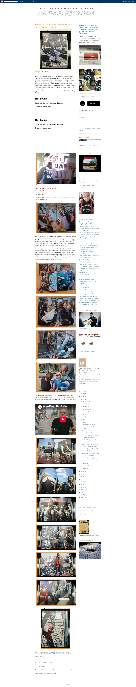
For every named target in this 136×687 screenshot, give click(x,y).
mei (84, 419)
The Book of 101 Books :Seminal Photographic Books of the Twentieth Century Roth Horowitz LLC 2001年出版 (90, 267)
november (85, 404)
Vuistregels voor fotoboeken (86, 279)
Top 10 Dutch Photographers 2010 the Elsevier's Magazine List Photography (90, 233)
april (84, 422)
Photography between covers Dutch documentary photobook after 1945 (89, 299)
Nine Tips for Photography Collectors (89, 262)
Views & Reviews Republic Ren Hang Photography (90, 454)
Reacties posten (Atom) (50, 673)
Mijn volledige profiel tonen (89, 385)
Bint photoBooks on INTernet (68, 8)
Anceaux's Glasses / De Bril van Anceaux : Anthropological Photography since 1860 (87, 292)
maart (84, 463)
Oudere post (72, 670)
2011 (82, 484)
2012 (82, 482)
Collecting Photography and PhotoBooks (86, 252)
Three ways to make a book (86, 275)
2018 (82, 396)
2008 (82, 492)
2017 (82, 399)
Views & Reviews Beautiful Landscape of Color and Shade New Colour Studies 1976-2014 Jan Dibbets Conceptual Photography (89, 29)
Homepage (56, 670)
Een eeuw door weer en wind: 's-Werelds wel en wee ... (90, 436)
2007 (82, 495)
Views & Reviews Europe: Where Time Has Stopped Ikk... (91, 450)
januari (85, 468)
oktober (85, 406)
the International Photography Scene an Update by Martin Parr (89, 223)
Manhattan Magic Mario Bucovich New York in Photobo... (89, 426)
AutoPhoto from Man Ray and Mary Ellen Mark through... (90, 445)
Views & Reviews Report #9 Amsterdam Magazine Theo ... (91, 459)
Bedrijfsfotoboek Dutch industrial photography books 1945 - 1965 (88, 303)
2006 (82, 497)
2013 (82, 479)
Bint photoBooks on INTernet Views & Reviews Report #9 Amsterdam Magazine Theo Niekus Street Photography (53, 655)
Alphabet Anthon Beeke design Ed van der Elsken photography (89, 242)
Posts (82, 510)
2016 (82, 471)
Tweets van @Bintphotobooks (87, 351)
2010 (82, 487)
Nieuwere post (39, 670)
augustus (85, 412)
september (85, 409)
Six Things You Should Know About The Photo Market (89, 256)
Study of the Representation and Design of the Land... (90, 441)
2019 (82, 394)
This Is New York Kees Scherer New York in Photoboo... (90, 432)
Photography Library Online (86, 226)
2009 (82, 490)
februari (85, 466)
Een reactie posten (40, 666)
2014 (82, 477)
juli (84, 414)
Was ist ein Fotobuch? (85, 272)
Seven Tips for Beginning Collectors (89, 260)
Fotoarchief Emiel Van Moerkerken (88, 296)
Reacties (83, 514)
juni (84, 417)
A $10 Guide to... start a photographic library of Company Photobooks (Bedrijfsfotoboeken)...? (89, 247)
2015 (82, 474)
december (85, 401)
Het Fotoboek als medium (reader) (88, 277)
